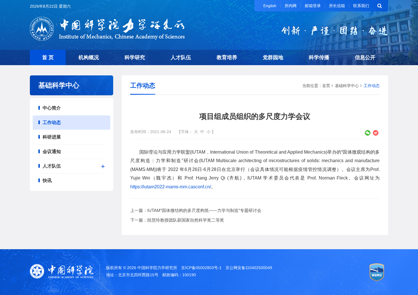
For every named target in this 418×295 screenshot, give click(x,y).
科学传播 (319, 57)
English (269, 6)
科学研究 (135, 57)
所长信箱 (337, 6)
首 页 (48, 57)
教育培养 (227, 57)
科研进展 (52, 137)
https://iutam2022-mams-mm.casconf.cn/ (170, 186)
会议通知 (52, 151)
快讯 (47, 180)
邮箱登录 (313, 6)
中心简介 (52, 108)
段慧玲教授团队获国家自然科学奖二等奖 (185, 220)
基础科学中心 (347, 85)
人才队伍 (181, 57)
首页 (326, 85)
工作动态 (52, 122)
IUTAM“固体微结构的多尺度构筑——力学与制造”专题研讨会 (204, 210)
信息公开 (365, 57)
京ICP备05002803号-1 (201, 267)
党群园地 (273, 57)
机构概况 (88, 57)
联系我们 (361, 6)
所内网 (291, 6)
